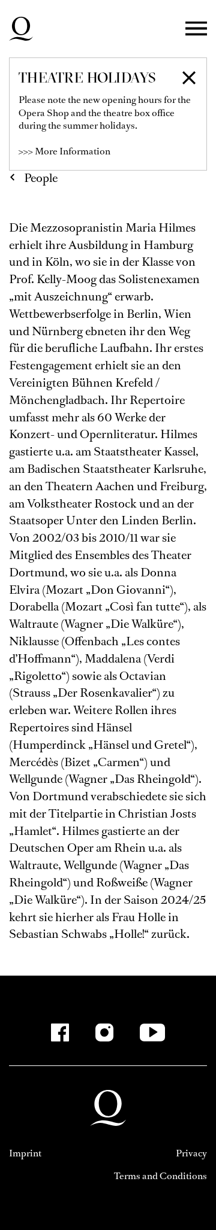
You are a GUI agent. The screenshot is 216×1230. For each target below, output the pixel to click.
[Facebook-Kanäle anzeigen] (60, 1032)
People (41, 178)
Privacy (191, 1153)
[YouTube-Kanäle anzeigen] (153, 1032)
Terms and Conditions (160, 1176)
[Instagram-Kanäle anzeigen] (104, 1032)
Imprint (25, 1153)
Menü (196, 29)
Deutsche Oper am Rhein (21, 29)
